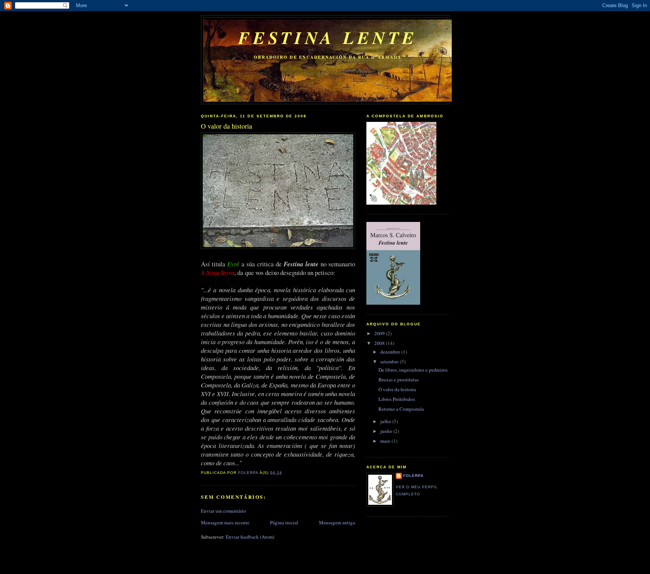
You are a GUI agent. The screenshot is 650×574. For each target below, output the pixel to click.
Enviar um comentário (223, 510)
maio (386, 440)
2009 (380, 333)
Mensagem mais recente (225, 522)
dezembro (390, 351)
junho (386, 431)
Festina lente (328, 37)
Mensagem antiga (337, 522)
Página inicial (284, 522)
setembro (390, 361)
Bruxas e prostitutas (398, 379)
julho (386, 421)
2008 (380, 343)
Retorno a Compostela (401, 408)
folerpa (413, 476)
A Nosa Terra (217, 272)
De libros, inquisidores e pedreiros (413, 369)
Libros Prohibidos (396, 399)
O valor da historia (397, 389)
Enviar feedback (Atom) (250, 536)
